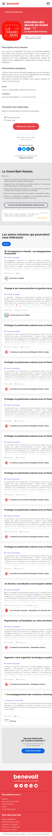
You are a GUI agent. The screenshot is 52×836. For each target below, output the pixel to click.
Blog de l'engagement (9, 819)
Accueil (26, 36)
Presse (4, 809)
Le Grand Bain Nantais (35, 31)
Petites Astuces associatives (11, 822)
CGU (28, 834)
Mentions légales (20, 834)
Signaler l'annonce (26, 158)
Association (5, 824)
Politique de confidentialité (40, 834)
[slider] (42, 218)
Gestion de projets (34, 38)
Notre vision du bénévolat (10, 801)
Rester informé (34, 751)
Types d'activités (36, 36)
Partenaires (12, 809)
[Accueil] (10, 3)
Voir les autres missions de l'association (26, 205)
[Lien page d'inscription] (48, 4)
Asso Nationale (15, 827)
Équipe (4, 806)
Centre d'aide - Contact (9, 829)
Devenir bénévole (8, 804)
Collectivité (5, 827)
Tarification (14, 824)
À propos (5, 799)
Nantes (6, 244)
